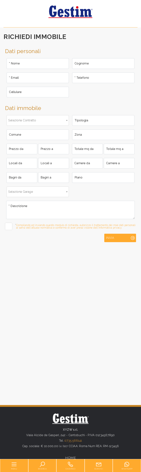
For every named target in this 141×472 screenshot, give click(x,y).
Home (70, 458)
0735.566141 (73, 440)
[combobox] (38, 120)
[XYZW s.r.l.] (70, 11)
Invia (110, 238)
